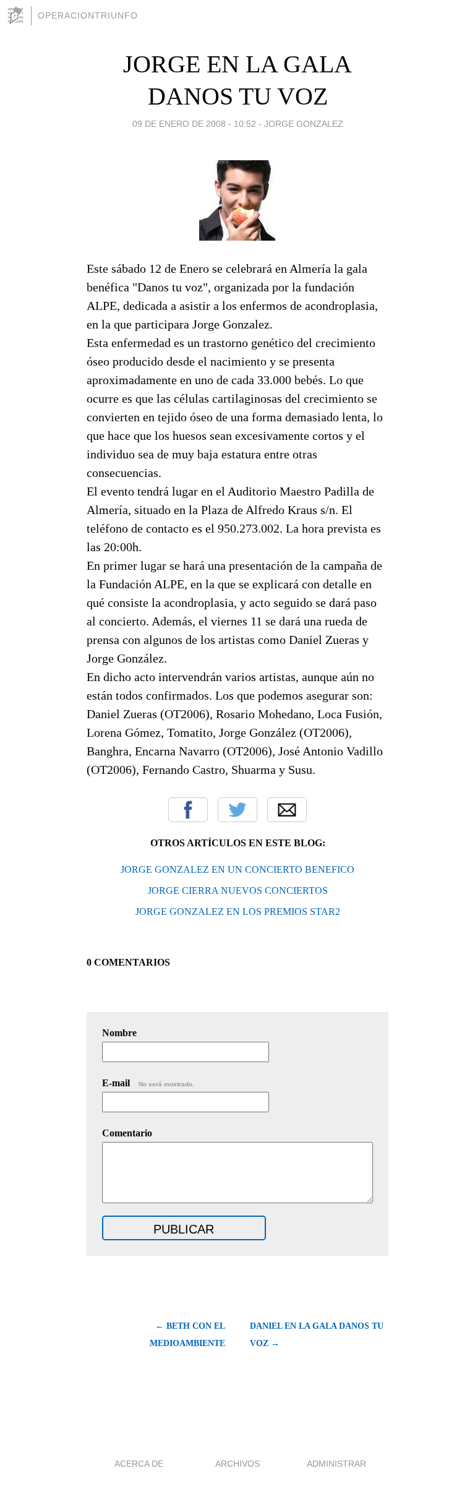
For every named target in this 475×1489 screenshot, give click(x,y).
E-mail (148, 1083)
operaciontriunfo (88, 15)
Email (287, 809)
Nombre (119, 1033)
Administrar (336, 1464)
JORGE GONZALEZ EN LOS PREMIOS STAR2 (237, 911)
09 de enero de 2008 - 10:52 (194, 124)
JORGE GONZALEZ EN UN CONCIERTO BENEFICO (237, 869)
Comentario (127, 1133)
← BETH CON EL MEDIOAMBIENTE (187, 1334)
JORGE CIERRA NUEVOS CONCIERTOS (238, 890)
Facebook (188, 809)
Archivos (237, 1464)
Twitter (237, 809)
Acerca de (138, 1464)
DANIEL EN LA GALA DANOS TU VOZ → (316, 1334)
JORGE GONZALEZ (303, 124)
